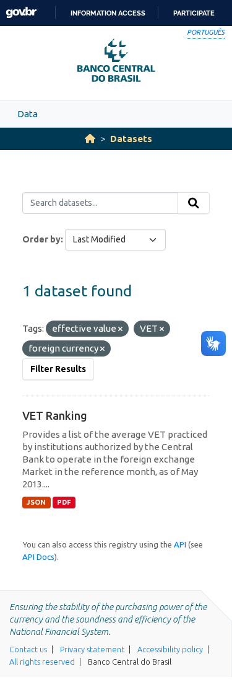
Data (27, 114)
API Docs (38, 556)
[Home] (90, 138)
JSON (36, 502)
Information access (108, 13)
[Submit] (194, 203)
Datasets (131, 138)
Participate (194, 13)
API (180, 544)
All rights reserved (42, 661)
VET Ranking (54, 415)
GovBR (21, 13)
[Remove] (120, 329)
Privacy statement (92, 649)
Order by (41, 239)
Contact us (28, 649)
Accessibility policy (170, 649)
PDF (64, 502)
